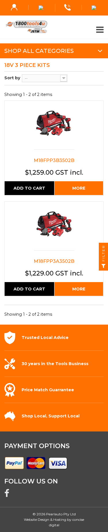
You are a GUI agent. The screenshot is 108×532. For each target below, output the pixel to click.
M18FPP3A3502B (54, 261)
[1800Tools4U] (54, 27)
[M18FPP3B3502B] (54, 126)
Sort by (12, 77)
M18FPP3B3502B (54, 160)
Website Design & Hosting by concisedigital (54, 522)
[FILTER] (103, 266)
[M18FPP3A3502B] (54, 227)
